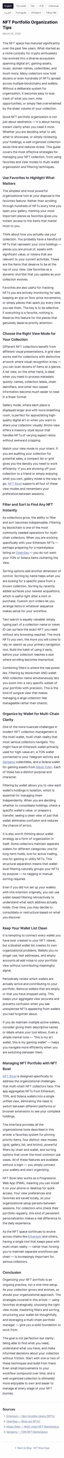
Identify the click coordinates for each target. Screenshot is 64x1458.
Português (21, 12)
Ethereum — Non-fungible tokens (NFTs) (31, 1416)
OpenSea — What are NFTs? (23, 1421)
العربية (7, 12)
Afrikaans (36, 12)
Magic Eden (44, 767)
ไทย (32, 6)
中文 (41, 6)
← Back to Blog (23, 1448)
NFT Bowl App (41, 1448)
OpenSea (22, 552)
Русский (21, 6)
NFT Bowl (15, 483)
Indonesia (54, 6)
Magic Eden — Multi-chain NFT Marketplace (33, 1426)
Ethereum (34, 1236)
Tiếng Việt (51, 12)
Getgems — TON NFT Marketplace (27, 1431)
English (8, 6)
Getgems (9, 762)
